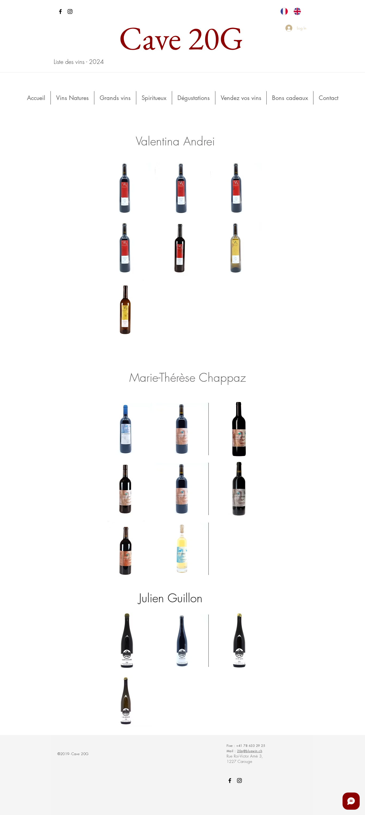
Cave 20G (181, 37)
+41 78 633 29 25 (250, 745)
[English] (297, 11)
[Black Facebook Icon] (60, 11)
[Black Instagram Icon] (70, 11)
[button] (125, 188)
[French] (284, 11)
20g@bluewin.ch (249, 751)
